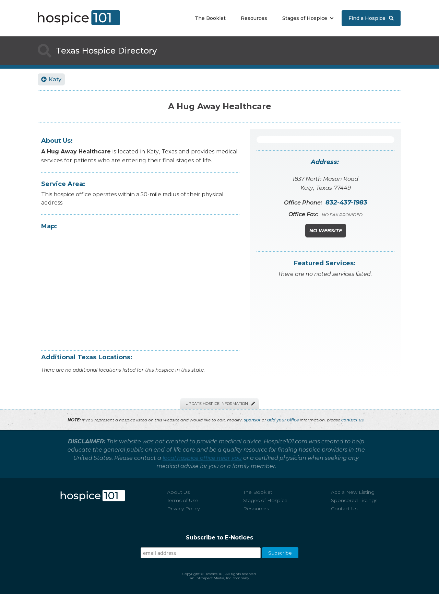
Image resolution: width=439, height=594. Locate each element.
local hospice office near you (202, 458)
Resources (254, 18)
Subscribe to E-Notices (219, 537)
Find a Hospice (371, 18)
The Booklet (210, 18)
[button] (306, 18)
